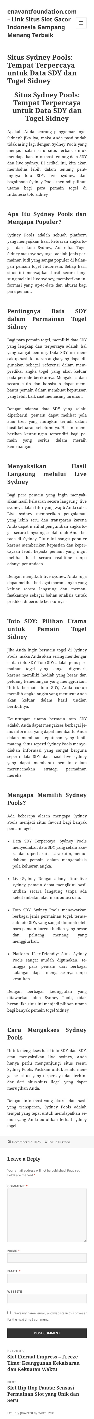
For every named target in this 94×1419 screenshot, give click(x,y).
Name (13, 1251)
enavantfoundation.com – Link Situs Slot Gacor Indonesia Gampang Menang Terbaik (42, 23)
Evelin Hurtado (59, 1142)
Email (14, 1271)
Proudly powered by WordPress (30, 1413)
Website (14, 1291)
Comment (17, 1186)
